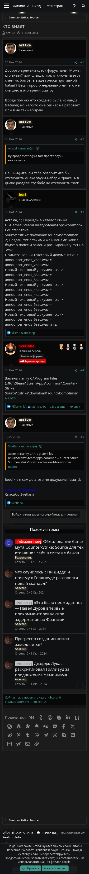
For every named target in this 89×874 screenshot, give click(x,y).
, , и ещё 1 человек (45, 407)
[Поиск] (83, 5)
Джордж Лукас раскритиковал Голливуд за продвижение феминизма (42, 669)
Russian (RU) (49, 833)
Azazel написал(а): (21, 148)
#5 (82, 437)
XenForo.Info (11, 837)
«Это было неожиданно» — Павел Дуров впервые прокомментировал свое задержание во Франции (49, 611)
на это (10, 398)
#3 (82, 212)
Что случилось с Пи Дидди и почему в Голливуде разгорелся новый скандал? (46, 577)
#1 (82, 62)
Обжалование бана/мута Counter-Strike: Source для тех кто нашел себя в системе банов (49, 547)
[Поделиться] (76, 62)
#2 (82, 139)
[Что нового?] (74, 5)
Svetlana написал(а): (22, 446)
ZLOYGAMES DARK (19, 833)
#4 (82, 370)
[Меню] (6, 6)
